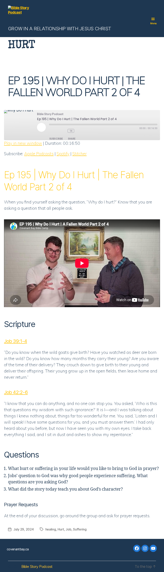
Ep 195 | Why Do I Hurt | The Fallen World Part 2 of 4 (76, 86)
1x (71, 130)
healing (50, 529)
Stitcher (79, 153)
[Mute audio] (54, 131)
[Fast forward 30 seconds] (81, 131)
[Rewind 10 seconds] (63, 131)
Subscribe (56, 138)
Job (68, 529)
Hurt (61, 529)
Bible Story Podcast (36, 566)
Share (72, 138)
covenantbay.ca (18, 549)
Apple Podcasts (39, 153)
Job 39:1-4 (15, 341)
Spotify (63, 153)
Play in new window (23, 143)
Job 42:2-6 (16, 392)
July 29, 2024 (23, 529)
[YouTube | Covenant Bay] (153, 548)
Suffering (80, 529)
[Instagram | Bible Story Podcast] (145, 548)
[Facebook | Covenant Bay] (136, 548)
